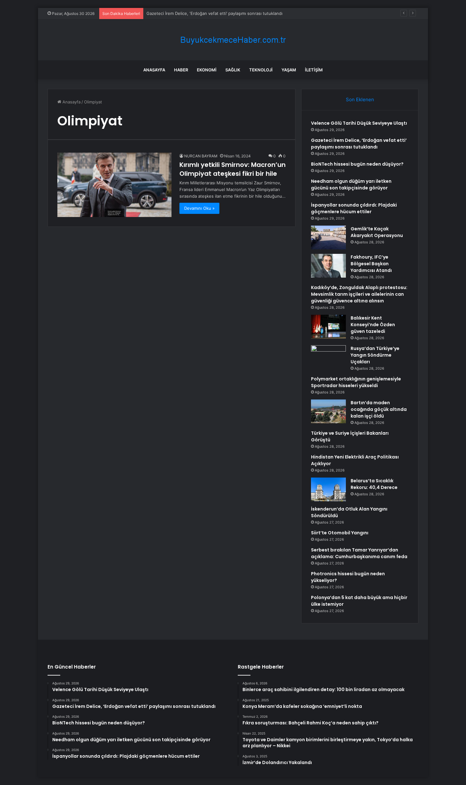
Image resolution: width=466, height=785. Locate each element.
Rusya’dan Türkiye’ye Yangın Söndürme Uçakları (375, 355)
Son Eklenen (360, 99)
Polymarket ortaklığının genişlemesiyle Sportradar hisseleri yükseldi (356, 382)
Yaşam (289, 69)
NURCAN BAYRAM (200, 156)
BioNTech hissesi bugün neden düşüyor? (357, 164)
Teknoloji (261, 69)
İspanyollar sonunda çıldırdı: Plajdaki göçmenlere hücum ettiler (354, 208)
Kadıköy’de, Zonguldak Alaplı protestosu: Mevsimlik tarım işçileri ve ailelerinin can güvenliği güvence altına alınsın (359, 294)
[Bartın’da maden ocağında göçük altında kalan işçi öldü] (328, 411)
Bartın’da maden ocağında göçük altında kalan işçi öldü (379, 409)
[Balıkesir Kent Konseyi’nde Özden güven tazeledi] (328, 327)
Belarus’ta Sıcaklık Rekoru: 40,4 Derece (374, 484)
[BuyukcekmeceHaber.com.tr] (233, 40)
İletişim (314, 69)
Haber (181, 69)
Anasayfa (154, 69)
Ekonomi (207, 69)
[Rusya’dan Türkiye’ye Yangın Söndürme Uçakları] (328, 357)
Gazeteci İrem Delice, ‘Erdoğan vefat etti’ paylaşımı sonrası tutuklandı (359, 143)
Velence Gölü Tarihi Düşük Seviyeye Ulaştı (359, 123)
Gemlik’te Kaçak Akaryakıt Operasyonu (377, 232)
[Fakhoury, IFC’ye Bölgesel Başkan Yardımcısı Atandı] (328, 266)
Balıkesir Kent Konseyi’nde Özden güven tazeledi (373, 324)
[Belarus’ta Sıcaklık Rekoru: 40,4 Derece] (328, 489)
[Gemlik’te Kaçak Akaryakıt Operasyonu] (328, 237)
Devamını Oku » (199, 208)
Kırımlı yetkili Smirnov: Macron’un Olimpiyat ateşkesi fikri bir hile (232, 169)
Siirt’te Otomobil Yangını (339, 533)
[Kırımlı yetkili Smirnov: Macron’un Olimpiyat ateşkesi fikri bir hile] (114, 185)
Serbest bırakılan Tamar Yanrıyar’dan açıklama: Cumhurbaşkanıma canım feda (359, 553)
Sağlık (232, 69)
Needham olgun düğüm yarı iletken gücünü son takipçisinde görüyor (351, 184)
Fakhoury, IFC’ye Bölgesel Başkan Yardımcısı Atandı (371, 264)
